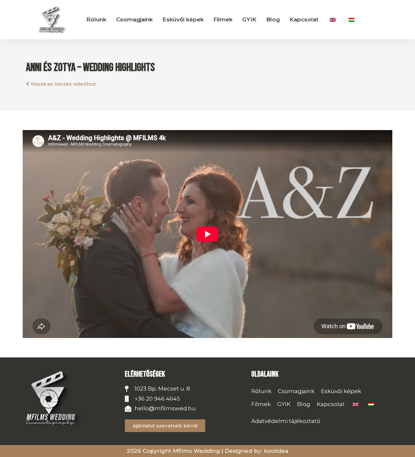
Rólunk (96, 19)
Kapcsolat (304, 19)
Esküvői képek (183, 19)
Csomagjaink (134, 19)
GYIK (249, 19)
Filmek (222, 19)
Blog (273, 19)
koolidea (276, 451)
